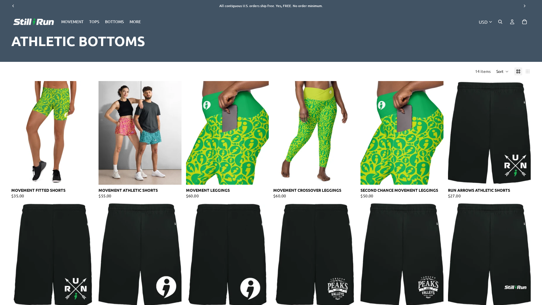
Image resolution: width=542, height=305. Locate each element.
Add (439, 175)
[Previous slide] (19, 133)
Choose (90, 175)
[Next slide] (85, 133)
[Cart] (524, 22)
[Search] (500, 22)
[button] (502, 71)
